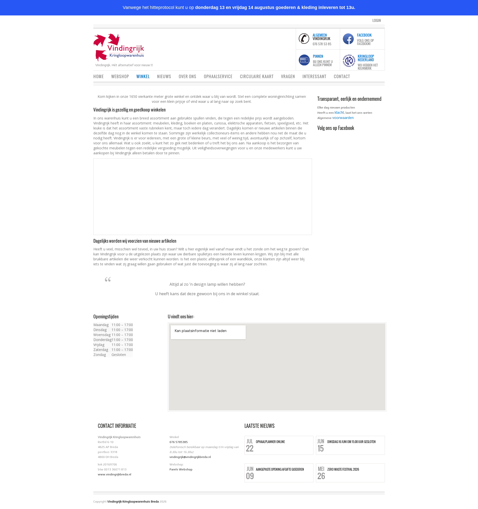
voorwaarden (343, 117)
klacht (339, 112)
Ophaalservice (218, 76)
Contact (342, 76)
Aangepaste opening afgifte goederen (280, 469)
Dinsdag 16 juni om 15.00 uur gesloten (351, 442)
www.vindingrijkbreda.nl (114, 474)
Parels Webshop (181, 469)
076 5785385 (179, 442)
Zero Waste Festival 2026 (343, 469)
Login (376, 20)
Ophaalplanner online (270, 442)
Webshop (120, 76)
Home (98, 76)
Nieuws (164, 76)
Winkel (143, 76)
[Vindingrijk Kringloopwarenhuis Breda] (118, 47)
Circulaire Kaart (257, 76)
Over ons (187, 76)
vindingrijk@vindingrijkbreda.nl (190, 457)
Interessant (314, 76)
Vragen (288, 76)
